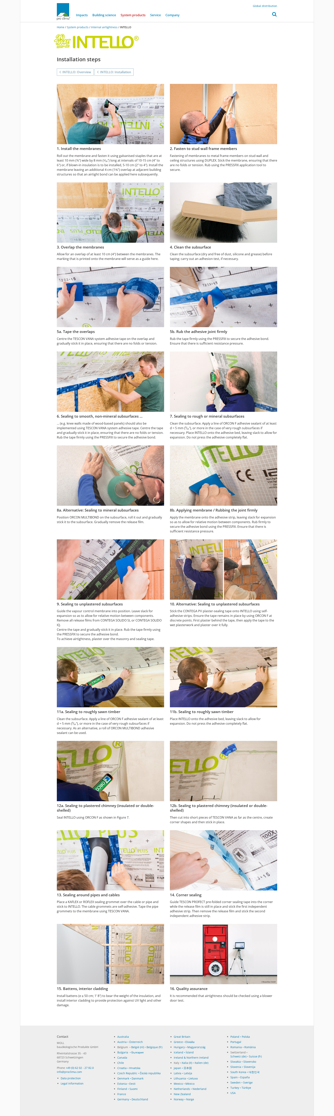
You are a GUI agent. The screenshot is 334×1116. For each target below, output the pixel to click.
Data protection (71, 1078)
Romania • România (243, 1047)
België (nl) (137, 1047)
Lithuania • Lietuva (186, 1078)
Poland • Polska (240, 1037)
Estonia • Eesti (126, 1083)
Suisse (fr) (255, 1056)
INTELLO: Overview (76, 72)
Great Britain (182, 1037)
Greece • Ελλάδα (184, 1042)
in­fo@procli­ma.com (69, 1072)
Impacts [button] (82, 15)
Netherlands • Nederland (190, 1089)
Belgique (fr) (154, 1047)
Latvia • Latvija (183, 1073)
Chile (120, 1063)
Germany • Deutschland (132, 1099)
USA (233, 1093)
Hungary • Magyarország (189, 1047)
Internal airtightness (104, 27)
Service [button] (155, 15)
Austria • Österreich (130, 1042)
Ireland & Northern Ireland (191, 1057)
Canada (122, 1057)
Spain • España (240, 1077)
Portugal (235, 1042)
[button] (274, 15)
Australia (123, 1037)
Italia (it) (187, 1063)
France (121, 1094)
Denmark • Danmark (130, 1078)
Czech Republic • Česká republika (139, 1073)
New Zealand (182, 1094)
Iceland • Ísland (184, 1052)
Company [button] (172, 15)
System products (134, 15)
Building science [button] (104, 15)
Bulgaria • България (130, 1052)
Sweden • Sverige (241, 1082)
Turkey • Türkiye (240, 1088)
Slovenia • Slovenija (242, 1067)
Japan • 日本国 (183, 1068)
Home (61, 27)
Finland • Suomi (127, 1089)
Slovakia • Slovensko (243, 1061)
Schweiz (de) (238, 1056)
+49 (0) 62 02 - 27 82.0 (80, 1068)
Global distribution (265, 6)
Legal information (72, 1083)
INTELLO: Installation (115, 72)
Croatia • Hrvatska (128, 1068)
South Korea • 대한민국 (245, 1072)
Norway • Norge (184, 1099)
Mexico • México (184, 1083)
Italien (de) (201, 1063)
